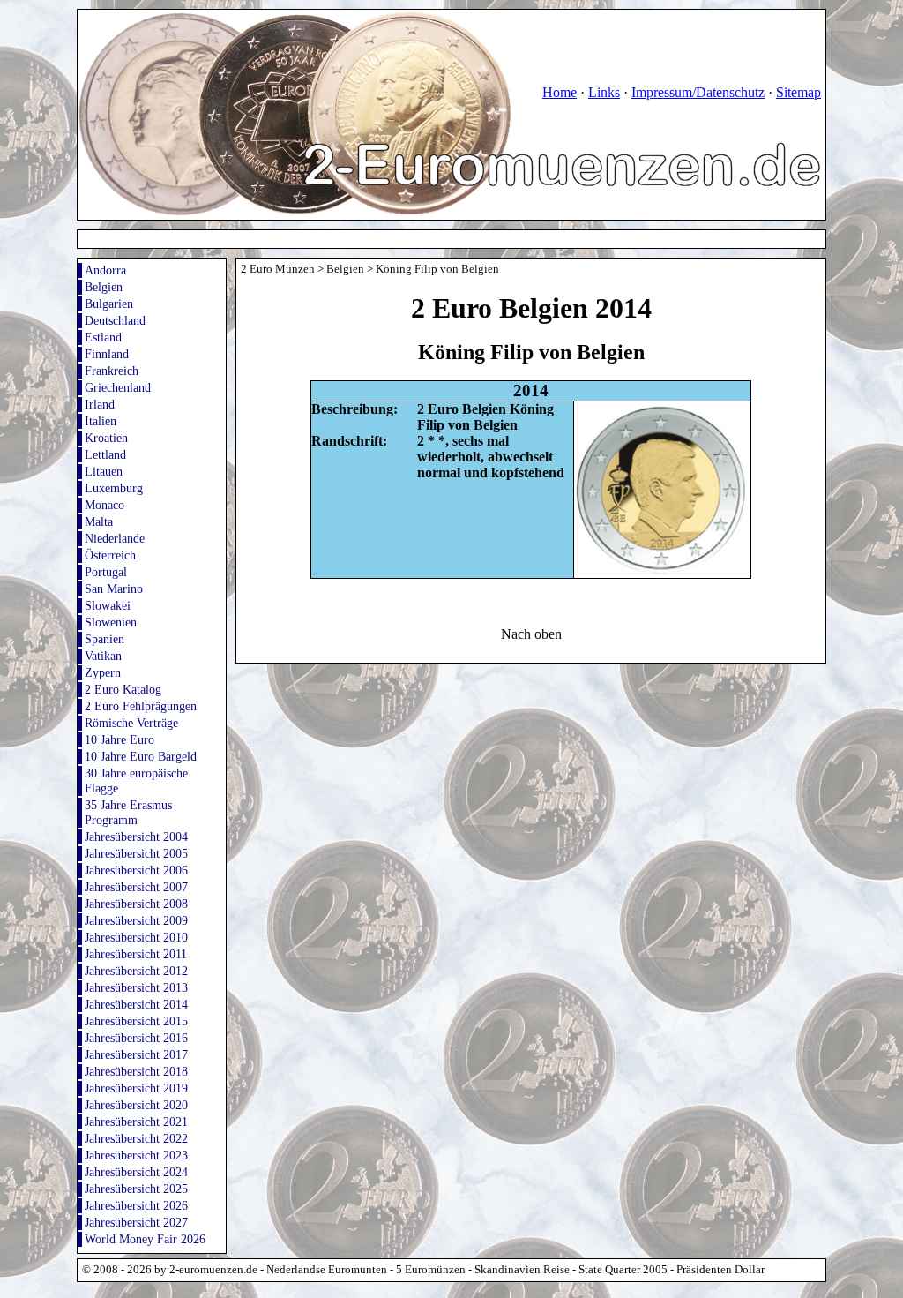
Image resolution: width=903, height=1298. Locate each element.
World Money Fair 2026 (145, 1239)
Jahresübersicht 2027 (136, 1222)
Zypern (103, 672)
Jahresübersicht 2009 (136, 920)
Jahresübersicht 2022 (136, 1138)
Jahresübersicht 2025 (136, 1189)
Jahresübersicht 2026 (136, 1205)
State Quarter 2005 (623, 1270)
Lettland (105, 454)
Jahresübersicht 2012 (136, 971)
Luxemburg (114, 488)
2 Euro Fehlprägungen (141, 706)
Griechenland (118, 387)
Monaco (104, 505)
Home (559, 92)
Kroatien (106, 438)
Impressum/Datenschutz (698, 92)
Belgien (104, 287)
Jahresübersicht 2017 (136, 1054)
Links (604, 92)
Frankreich (111, 371)
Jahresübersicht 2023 (136, 1155)
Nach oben (531, 633)
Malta (99, 521)
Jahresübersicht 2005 (136, 853)
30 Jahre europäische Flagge (136, 780)
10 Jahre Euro (119, 739)
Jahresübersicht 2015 (136, 1021)
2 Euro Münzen (278, 269)
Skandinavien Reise (522, 1270)
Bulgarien (109, 303)
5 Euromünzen (431, 1270)
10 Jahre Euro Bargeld (141, 756)
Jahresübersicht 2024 (136, 1172)
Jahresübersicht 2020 (136, 1105)
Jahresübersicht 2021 (136, 1121)
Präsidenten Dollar (720, 1270)
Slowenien (111, 622)
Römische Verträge (131, 723)
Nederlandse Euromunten (326, 1270)
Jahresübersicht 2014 (136, 1004)
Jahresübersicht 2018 (136, 1071)
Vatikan (103, 656)
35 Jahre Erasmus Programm (128, 812)
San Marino (114, 588)
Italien (100, 421)
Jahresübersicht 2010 (136, 937)
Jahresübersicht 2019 (136, 1088)
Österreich (110, 555)
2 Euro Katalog (123, 689)
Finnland (107, 354)
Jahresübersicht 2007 (136, 887)
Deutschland (115, 320)
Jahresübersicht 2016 (136, 1038)
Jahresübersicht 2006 (136, 870)
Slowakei (108, 605)
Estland (103, 337)
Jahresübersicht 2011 (136, 954)
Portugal (106, 572)
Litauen (104, 471)
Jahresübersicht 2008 (136, 904)
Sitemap (798, 92)
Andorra (105, 270)
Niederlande (115, 538)
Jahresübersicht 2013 (136, 987)
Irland (100, 404)
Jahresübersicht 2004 (136, 836)
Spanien (104, 639)
